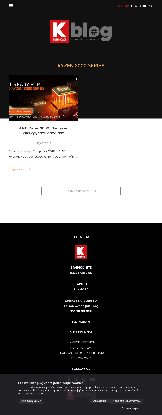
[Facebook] (131, 6)
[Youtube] (144, 6)
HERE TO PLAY (81, 347)
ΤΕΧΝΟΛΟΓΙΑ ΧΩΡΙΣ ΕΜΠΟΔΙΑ (81, 353)
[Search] (151, 6)
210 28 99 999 (81, 311)
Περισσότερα (130, 408)
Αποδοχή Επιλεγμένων (126, 401)
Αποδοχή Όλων (31, 401)
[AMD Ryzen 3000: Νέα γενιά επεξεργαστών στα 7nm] (43, 98)
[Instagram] (140, 6)
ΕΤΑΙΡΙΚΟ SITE (81, 267)
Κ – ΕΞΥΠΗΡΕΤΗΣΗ (81, 342)
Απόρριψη (99, 401)
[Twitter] (135, 6)
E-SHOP (123, 6)
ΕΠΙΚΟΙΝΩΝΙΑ (81, 358)
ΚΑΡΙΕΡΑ (81, 284)
